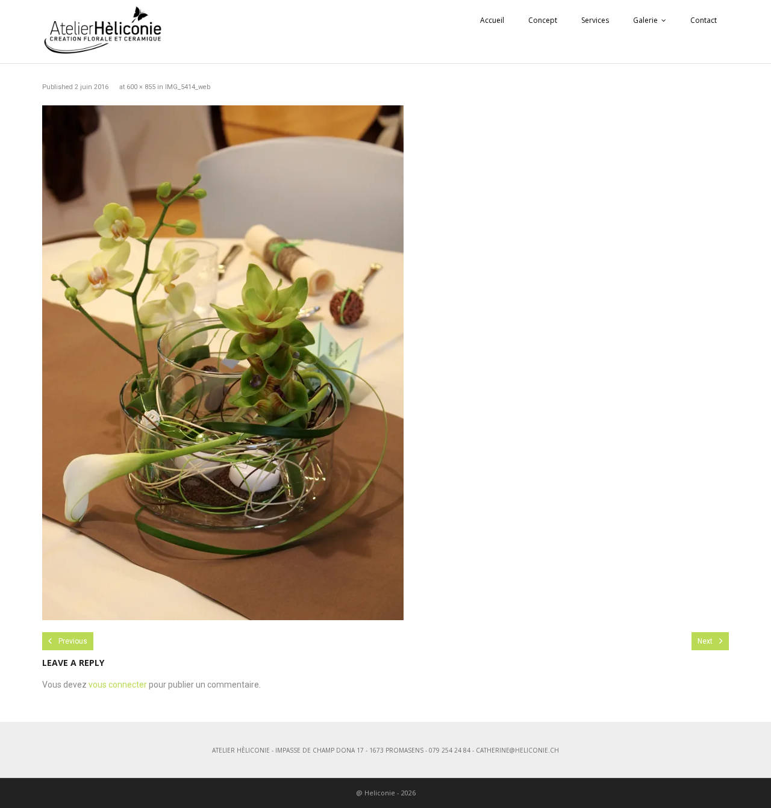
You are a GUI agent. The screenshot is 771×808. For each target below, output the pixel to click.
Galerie (645, 20)
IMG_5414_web (187, 87)
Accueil (492, 20)
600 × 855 (140, 87)
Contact (703, 20)
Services (595, 20)
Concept (542, 20)
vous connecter (118, 684)
